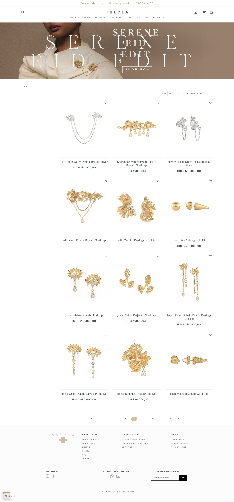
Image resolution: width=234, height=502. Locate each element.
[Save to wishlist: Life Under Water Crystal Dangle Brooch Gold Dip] (158, 102)
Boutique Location (91, 439)
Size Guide (86, 447)
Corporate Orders (179, 443)
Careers (86, 451)
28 (124, 418)
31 (153, 418)
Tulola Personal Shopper (134, 439)
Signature (116, 17)
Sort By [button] (183, 94)
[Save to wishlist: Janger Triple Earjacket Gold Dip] (158, 256)
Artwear (100, 17)
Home (24, 87)
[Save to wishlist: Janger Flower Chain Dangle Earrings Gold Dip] (210, 256)
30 (143, 418)
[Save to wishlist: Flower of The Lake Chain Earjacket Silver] (210, 102)
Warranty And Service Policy (135, 443)
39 (169, 418)
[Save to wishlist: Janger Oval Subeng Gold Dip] (210, 181)
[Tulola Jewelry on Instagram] (47, 476)
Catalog (142, 17)
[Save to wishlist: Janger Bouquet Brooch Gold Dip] (158, 334)
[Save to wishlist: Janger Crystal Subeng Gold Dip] (210, 334)
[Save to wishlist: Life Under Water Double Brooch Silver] (105, 102)
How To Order (177, 439)
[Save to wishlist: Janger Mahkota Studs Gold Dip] (105, 256)
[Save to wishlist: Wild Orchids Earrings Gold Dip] (158, 181)
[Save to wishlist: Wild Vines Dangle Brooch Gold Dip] (105, 181)
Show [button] (163, 94)
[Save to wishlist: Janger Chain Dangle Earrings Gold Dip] (105, 334)
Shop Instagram (80, 17)
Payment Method (178, 447)
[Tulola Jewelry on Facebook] (53, 476)
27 (115, 418)
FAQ (84, 455)
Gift (130, 17)
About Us (158, 17)
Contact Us (127, 447)
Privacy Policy (89, 443)
